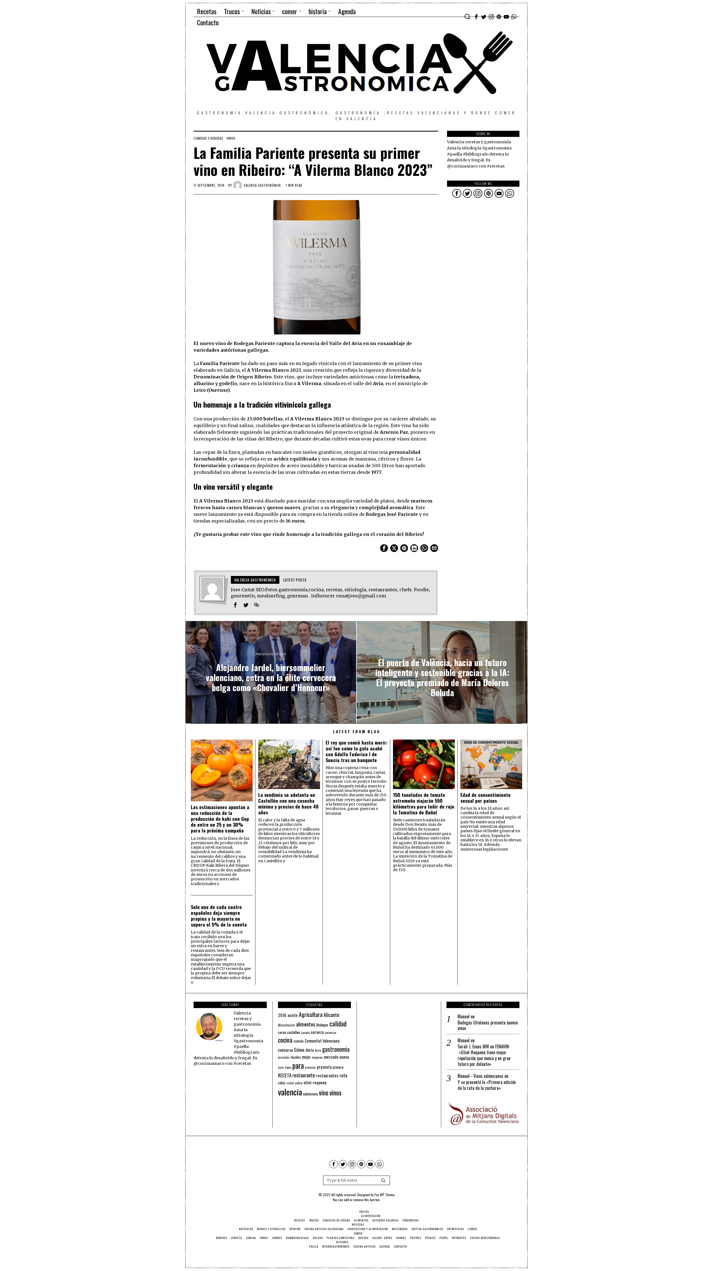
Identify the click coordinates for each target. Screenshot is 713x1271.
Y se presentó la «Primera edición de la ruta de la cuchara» (487, 1085)
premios (310, 1067)
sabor (281, 1082)
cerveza (317, 1032)
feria (318, 1050)
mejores (317, 1057)
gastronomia (336, 1049)
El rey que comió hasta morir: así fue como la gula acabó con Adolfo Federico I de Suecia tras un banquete (356, 751)
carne (282, 1032)
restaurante (303, 1075)
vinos (335, 1092)
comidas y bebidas (208, 138)
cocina (285, 1040)
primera (338, 1067)
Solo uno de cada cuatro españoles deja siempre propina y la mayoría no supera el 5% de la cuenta (219, 915)
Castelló (305, 1032)
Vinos (231, 138)
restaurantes (327, 1075)
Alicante (331, 1014)
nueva (344, 1057)
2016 (282, 1015)
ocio (281, 1067)
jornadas (284, 1057)
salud (290, 1083)
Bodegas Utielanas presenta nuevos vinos (488, 1025)
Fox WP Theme (385, 1194)
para (298, 1065)
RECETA (284, 1075)
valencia (290, 1092)
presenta (324, 1067)
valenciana (310, 1094)
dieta (310, 1050)
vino (323, 1092)
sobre (298, 1082)
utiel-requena (315, 1082)
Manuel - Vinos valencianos (480, 1076)
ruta (343, 1075)
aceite (292, 1015)
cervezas (330, 1032)
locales (296, 1057)
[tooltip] (476, 16)
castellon (293, 1032)
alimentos (305, 1024)
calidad (337, 1023)
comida (299, 1041)
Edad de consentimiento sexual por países (485, 798)
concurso (285, 1050)
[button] (383, 1180)
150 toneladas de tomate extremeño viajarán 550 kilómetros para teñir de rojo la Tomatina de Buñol (423, 803)
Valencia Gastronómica (262, 185)
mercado (331, 1056)
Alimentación (286, 1025)
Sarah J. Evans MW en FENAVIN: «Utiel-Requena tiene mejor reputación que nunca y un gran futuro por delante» (484, 1055)
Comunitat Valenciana (322, 1041)
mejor (306, 1057)
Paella (288, 1067)
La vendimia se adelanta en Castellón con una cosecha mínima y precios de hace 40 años (288, 803)
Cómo (299, 1049)
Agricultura (311, 1014)
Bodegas (322, 1025)
